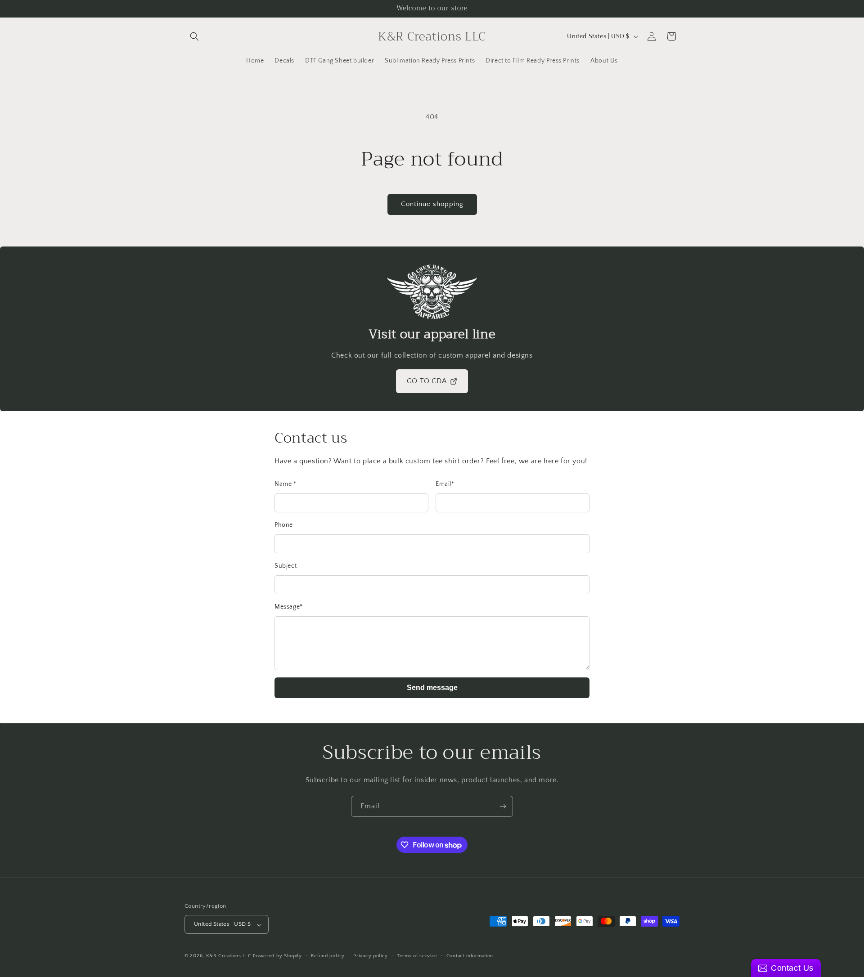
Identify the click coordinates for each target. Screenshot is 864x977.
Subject (285, 565)
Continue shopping (432, 204)
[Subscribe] (503, 806)
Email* (445, 484)
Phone (283, 525)
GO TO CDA (426, 381)
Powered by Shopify (277, 956)
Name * (285, 484)
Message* (288, 606)
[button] (194, 36)
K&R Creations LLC (229, 956)
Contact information (469, 956)
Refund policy (328, 956)
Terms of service (417, 956)
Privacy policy (370, 956)
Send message (432, 687)
